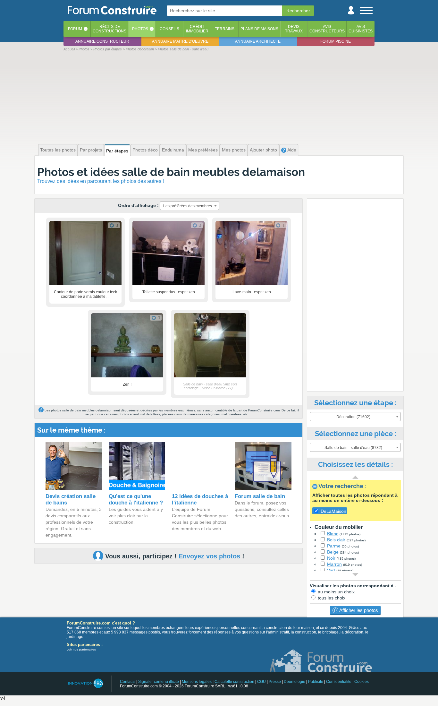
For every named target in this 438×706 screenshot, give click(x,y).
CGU (261, 681)
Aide (291, 149)
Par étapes (117, 150)
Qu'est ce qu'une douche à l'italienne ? (136, 499)
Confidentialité (338, 681)
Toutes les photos (58, 149)
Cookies (361, 681)
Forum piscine (335, 41)
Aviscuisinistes (361, 28)
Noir (331, 558)
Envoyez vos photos (209, 556)
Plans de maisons (259, 29)
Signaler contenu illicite (158, 681)
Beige (333, 552)
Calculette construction (234, 681)
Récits (109, 28)
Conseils (169, 29)
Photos (140, 29)
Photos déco (145, 149)
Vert (331, 570)
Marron (334, 564)
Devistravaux (294, 28)
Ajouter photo (263, 149)
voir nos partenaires (81, 649)
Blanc (332, 533)
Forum (75, 29)
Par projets (91, 149)
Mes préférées (203, 149)
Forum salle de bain (260, 496)
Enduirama (173, 149)
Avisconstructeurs (327, 28)
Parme (334, 545)
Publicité (315, 681)
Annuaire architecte (258, 41)
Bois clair (336, 539)
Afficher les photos (358, 610)
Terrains (224, 29)
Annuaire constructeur (102, 41)
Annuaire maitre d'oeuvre (180, 41)
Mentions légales (197, 681)
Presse (275, 681)
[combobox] (189, 205)
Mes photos (234, 149)
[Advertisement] (219, 97)
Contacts (127, 681)
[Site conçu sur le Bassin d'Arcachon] (85, 683)
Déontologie (294, 681)
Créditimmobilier (197, 28)
